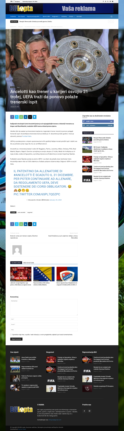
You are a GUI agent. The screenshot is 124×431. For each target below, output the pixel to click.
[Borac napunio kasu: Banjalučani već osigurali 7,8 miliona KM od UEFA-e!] (67, 274)
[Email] (30, 117)
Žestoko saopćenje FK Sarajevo (104, 386)
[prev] (109, 21)
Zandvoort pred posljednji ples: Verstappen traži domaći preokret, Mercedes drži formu (104, 168)
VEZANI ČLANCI (16, 263)
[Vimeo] (110, 1)
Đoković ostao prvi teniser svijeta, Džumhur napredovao (24, 237)
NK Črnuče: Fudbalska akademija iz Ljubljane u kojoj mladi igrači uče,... (103, 149)
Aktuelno (20, 27)
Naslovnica (13, 27)
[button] (111, 16)
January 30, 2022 (56, 200)
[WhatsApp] (21, 117)
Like (111, 121)
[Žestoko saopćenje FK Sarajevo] (87, 388)
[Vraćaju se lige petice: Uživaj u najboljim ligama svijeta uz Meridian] (87, 159)
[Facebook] (103, 1)
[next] (112, 21)
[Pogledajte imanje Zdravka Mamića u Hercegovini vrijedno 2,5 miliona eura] (51, 388)
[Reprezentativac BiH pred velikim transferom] (15, 369)
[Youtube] (112, 1)
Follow (110, 125)
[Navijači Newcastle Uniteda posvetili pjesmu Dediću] (87, 140)
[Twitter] (108, 1)
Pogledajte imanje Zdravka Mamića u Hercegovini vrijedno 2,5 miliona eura (67, 388)
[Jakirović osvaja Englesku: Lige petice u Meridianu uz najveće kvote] (20, 274)
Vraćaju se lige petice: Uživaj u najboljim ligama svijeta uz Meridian (103, 159)
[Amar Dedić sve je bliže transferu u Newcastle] (15, 359)
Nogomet (19, 87)
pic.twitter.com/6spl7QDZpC (37, 194)
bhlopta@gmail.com (55, 420)
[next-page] (14, 288)
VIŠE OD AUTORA (28, 263)
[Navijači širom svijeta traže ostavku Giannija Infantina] (87, 178)
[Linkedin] (26, 117)
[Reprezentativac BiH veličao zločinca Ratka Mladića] (44, 274)
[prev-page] (11, 288)
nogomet (29, 212)
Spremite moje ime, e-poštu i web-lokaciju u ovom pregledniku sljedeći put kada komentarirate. (42, 334)
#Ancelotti (23, 175)
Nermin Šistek (22, 429)
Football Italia (26, 136)
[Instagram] (105, 1)
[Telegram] (34, 117)
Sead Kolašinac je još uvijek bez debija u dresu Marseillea (63, 237)
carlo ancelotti (21, 212)
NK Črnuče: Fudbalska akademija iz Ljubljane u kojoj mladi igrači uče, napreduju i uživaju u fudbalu (50, 21)
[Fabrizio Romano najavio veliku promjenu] (15, 378)
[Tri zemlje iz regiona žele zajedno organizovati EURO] (15, 387)
